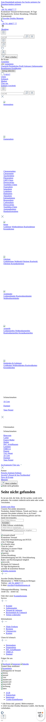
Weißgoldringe (17, 227)
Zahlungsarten (37, 66)
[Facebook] (6, 664)
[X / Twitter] (24, 664)
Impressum (10, 697)
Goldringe (7, 227)
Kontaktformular (20, 596)
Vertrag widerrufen (8, 71)
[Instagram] (15, 664)
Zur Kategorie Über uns (10, 465)
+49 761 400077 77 (8, 9)
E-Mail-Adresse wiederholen (12, 525)
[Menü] (3, 32)
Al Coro (6, 401)
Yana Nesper (8, 410)
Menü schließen (11, 57)
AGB (8, 693)
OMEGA (9, 652)
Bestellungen (6, 68)
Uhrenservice (11, 631)
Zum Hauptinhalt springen (11, 2)
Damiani (6, 406)
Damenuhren (11, 647)
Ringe (5, 224)
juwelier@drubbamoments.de (18, 585)
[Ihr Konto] (3, 52)
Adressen (28, 66)
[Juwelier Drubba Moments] (12, 18)
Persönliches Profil (16, 66)
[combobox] (12, 37)
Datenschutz (10, 695)
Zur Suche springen (30, 2)
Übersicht (5, 66)
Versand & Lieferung (14, 610)
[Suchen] (26, 37)
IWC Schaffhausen (13, 650)
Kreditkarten (16, 68)
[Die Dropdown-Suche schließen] (32, 37)
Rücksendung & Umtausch (16, 612)
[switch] (40, 715)
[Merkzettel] (2, 49)
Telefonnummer (7, 530)
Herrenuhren (11, 645)
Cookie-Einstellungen (14, 699)
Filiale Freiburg (12, 627)
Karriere (9, 633)
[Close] (2, 720)
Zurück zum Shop (8, 507)
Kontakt (9, 606)
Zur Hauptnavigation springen (20, 3)
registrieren (9, 64)
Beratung (9, 629)
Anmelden (5, 62)
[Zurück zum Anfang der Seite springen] (3, 717)
